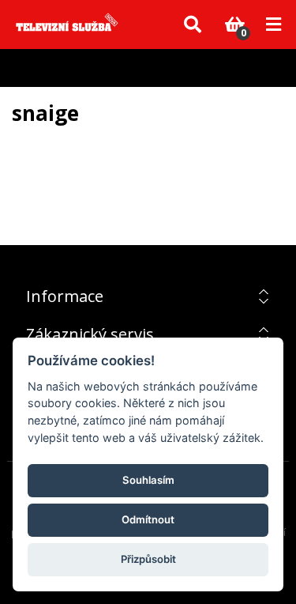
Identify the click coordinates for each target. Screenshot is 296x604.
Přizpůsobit (148, 559)
